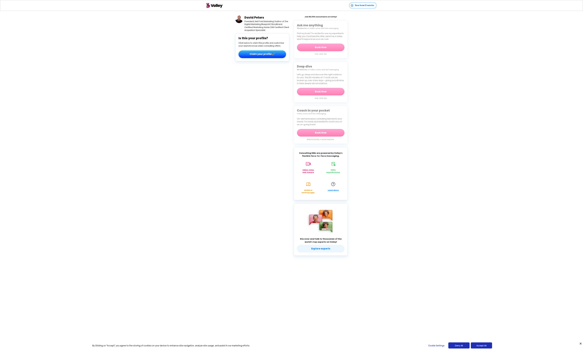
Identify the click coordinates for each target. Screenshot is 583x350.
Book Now (321, 47)
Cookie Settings (436, 345)
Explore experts (320, 248)
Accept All (481, 345)
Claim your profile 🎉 (262, 54)
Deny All (459, 345)
